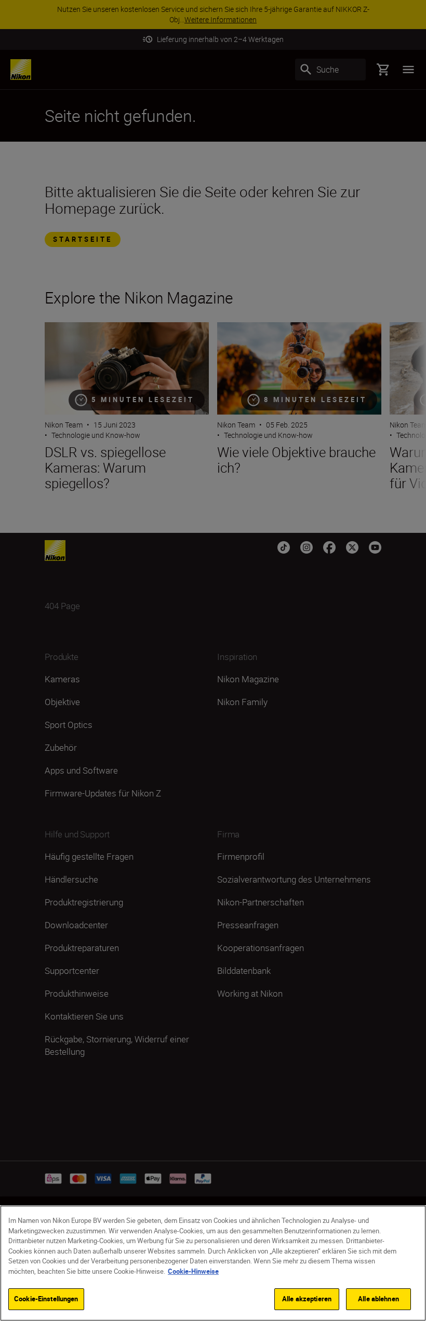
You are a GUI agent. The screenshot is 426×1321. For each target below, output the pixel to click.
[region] (213, 1263)
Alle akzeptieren (306, 1298)
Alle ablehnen (378, 1298)
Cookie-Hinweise (193, 1271)
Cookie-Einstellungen (46, 1298)
